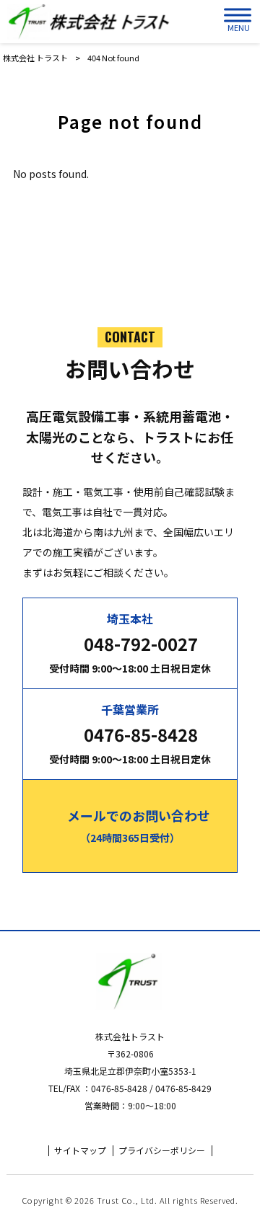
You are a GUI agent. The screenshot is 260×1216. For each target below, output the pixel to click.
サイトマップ (80, 1150)
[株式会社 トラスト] (90, 22)
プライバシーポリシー (161, 1150)
